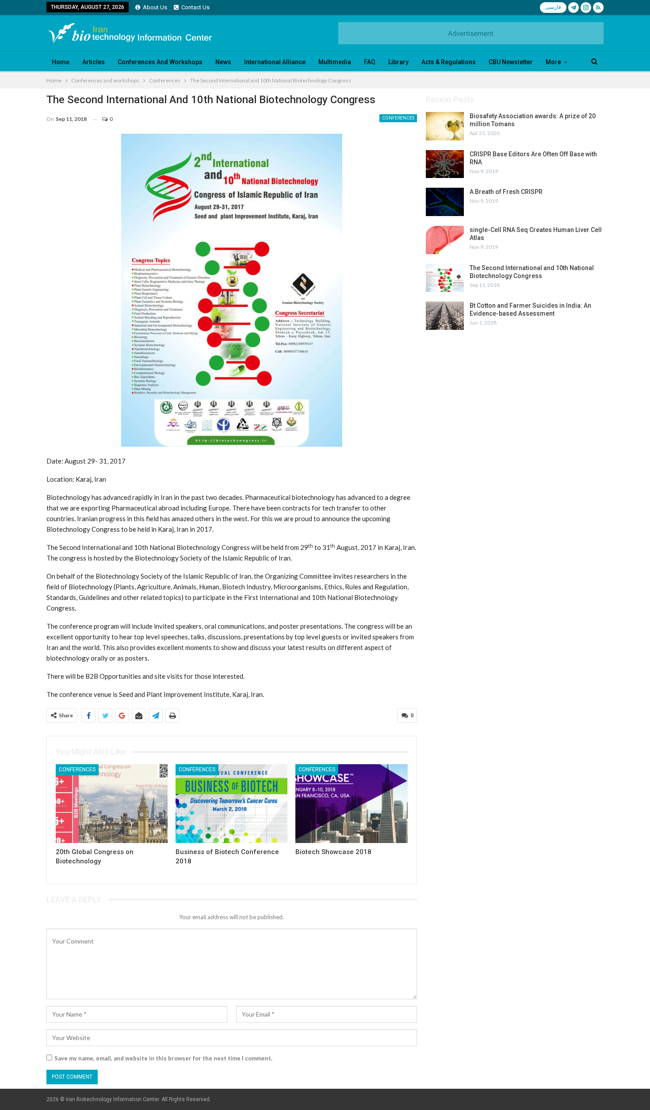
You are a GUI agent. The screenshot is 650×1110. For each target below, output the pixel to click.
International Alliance (275, 62)
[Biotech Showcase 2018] (351, 803)
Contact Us (195, 7)
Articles (93, 62)
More (553, 62)
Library (398, 62)
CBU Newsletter (511, 62)
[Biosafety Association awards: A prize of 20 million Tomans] (445, 126)
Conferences (398, 118)
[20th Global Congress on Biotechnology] (112, 803)
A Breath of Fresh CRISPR (506, 191)
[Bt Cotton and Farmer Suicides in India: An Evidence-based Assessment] (445, 316)
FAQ (369, 62)
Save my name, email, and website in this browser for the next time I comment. (163, 1058)
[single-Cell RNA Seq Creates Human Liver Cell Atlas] (445, 240)
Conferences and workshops (160, 62)
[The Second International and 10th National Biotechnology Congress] (445, 278)
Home (60, 62)
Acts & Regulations (448, 62)
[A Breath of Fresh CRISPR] (445, 202)
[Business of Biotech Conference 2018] (231, 803)
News (223, 62)
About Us (155, 7)
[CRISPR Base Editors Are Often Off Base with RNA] (445, 164)
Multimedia (334, 62)
